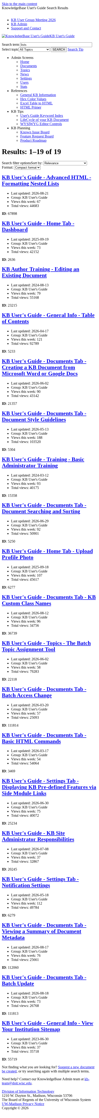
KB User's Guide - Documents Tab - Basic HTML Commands (44, 738)
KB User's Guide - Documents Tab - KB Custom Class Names (49, 600)
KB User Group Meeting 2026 (33, 20)
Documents (28, 66)
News (24, 74)
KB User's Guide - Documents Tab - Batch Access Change (44, 692)
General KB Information (38, 95)
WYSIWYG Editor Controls (41, 124)
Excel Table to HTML (36, 103)
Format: (7, 167)
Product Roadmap (33, 140)
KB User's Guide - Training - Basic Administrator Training (43, 462)
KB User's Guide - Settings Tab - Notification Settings (40, 882)
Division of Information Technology (28, 1091)
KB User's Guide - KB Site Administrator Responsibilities (38, 836)
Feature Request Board (37, 136)
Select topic (10, 49)
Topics (25, 70)
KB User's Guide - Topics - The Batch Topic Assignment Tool (46, 646)
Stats (23, 87)
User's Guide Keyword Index (41, 116)
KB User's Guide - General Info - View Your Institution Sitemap (47, 1026)
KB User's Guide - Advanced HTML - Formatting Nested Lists (46, 180)
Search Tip (75, 49)
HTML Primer (30, 107)
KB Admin (19, 24)
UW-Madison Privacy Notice (23, 1104)
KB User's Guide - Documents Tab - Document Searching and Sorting (44, 508)
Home (24, 62)
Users (24, 82)
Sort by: (36, 163)
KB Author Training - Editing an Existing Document (40, 272)
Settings (26, 78)
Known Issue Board (35, 132)
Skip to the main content (19, 4)
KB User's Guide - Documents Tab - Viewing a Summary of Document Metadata (44, 931)
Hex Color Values (33, 99)
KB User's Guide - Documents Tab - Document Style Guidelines (44, 416)
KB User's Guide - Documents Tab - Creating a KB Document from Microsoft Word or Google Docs (44, 367)
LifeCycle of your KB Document (44, 120)
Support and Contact (26, 28)
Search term (10, 44)
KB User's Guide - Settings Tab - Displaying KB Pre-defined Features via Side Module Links (49, 787)
